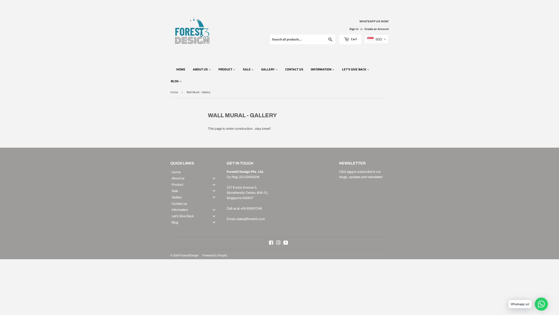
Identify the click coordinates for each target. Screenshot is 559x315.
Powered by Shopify (214, 255)
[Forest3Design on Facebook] (271, 243)
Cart (353, 39)
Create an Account (376, 29)
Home (174, 92)
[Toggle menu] (214, 178)
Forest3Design (189, 255)
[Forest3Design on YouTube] (285, 243)
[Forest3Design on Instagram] (278, 243)
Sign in (354, 29)
